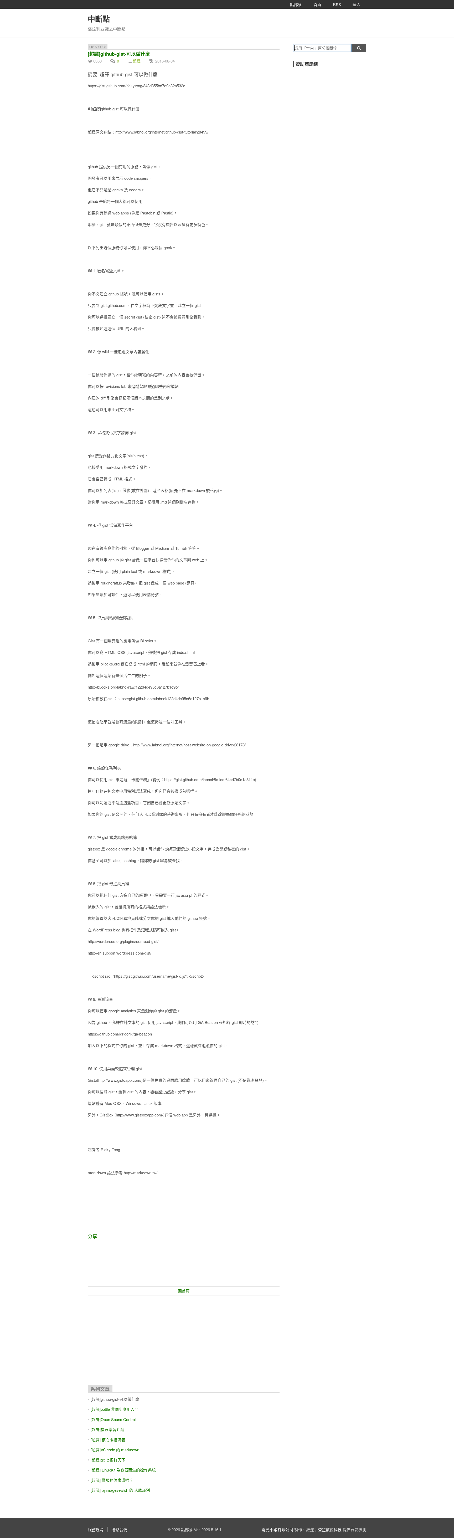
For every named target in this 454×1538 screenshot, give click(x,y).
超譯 (137, 61)
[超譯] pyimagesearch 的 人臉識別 (120, 1490)
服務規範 (96, 1529)
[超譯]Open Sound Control (113, 1419)
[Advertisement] (184, 1338)
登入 (356, 4)
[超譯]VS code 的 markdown (115, 1449)
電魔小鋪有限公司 (277, 1529)
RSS (337, 4)
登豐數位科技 (330, 1529)
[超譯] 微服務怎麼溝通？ (112, 1480)
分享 (92, 1236)
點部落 (296, 4)
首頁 (317, 4)
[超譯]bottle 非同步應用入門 (114, 1409)
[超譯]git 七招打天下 (108, 1460)
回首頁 (184, 1291)
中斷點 (99, 18)
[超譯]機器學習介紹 (107, 1429)
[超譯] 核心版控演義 (108, 1439)
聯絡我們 (119, 1529)
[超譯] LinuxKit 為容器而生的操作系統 (123, 1470)
